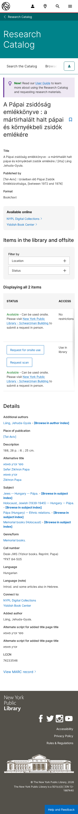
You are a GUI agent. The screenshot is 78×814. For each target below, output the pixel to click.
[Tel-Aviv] (9, 436)
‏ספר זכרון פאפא (13, 464)
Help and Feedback (61, 809)
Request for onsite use (25, 350)
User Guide (42, 83)
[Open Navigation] (70, 6)
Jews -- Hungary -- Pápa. (20, 493)
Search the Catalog (22, 66)
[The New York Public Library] (6, 6)
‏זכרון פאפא (10, 474)
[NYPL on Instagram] (60, 719)
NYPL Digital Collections (19, 600)
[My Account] (32, 6)
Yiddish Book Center (17, 605)
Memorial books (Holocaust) (22, 522)
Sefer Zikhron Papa (16, 469)
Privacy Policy (63, 736)
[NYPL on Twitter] (50, 719)
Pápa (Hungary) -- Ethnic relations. (27, 512)
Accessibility (64, 729)
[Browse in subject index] (23, 507)
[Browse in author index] (51, 423)
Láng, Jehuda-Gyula (17, 423)
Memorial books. (14, 540)
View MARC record (18, 672)
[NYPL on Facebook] (41, 719)
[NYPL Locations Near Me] (45, 6)
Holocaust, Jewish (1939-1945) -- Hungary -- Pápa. (38, 503)
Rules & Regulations (60, 743)
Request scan (19, 362)
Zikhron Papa (12, 479)
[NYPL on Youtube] (69, 719)
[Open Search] (57, 6)
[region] (39, 342)
